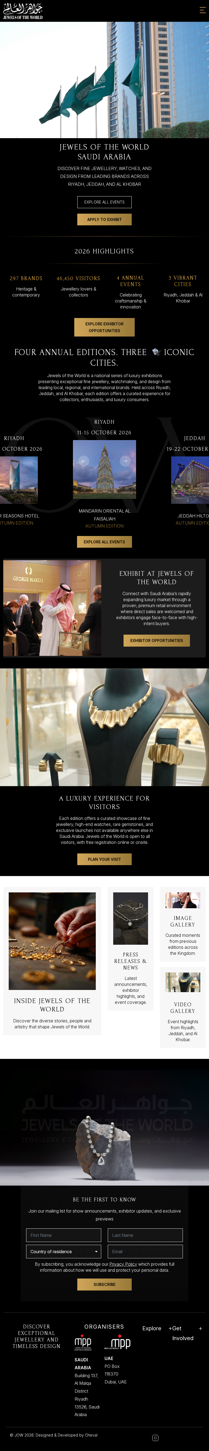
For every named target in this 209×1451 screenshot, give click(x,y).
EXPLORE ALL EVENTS (104, 202)
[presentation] (83, 461)
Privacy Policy (123, 1264)
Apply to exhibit (104, 219)
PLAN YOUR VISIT (104, 859)
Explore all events (104, 542)
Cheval (91, 1435)
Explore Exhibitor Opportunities (104, 327)
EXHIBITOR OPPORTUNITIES (156, 640)
